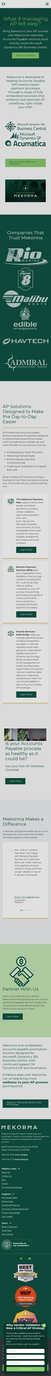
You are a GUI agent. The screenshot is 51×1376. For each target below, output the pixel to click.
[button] (13, 4)
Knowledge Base (9, 1197)
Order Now (7, 1230)
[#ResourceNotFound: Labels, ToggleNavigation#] (47, 4)
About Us (6, 1172)
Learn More (26, 550)
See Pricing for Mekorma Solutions (22, 163)
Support (6, 1194)
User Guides (7, 1216)
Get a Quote (7, 1234)
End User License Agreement (15, 1209)
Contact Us (7, 1176)
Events (5, 1183)
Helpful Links (9, 1169)
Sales (5, 1223)
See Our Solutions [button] (25, 55)
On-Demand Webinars (12, 1187)
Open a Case (7, 1201)
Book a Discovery (10, 1227)
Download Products (11, 1205)
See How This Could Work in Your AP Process (24, 1103)
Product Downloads (11, 1213)
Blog (4, 1180)
